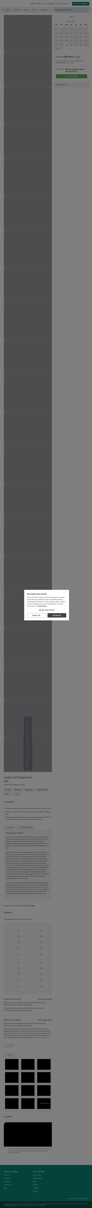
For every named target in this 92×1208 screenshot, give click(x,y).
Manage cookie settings (46, 610)
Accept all (57, 615)
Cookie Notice (42, 606)
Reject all (36, 615)
